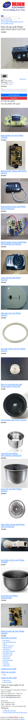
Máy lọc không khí (8, 646)
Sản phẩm (9, 22)
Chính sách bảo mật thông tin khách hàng (15, 712)
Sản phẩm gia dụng (17, 22)
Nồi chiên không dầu (9, 651)
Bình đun (5, 662)
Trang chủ (4, 22)
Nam (4, 674)
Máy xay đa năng (8, 660)
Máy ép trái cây (7, 647)
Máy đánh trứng (7, 653)
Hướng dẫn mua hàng (9, 710)
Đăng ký (3, 20)
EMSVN (22, 719)
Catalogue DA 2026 (8, 669)
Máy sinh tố (6, 640)
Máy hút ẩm (6, 665)
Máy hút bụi (6, 649)
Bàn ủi (5, 644)
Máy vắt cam (6, 656)
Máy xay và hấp (7, 682)
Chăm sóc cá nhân (8, 672)
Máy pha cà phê (7, 655)
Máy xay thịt (6, 658)
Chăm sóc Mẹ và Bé (9, 678)
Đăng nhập (9, 20)
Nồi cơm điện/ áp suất (7, 23)
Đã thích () (23, 79)
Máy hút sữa (6, 680)
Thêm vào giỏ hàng (14, 95)
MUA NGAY (14, 98)
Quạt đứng (6, 664)
